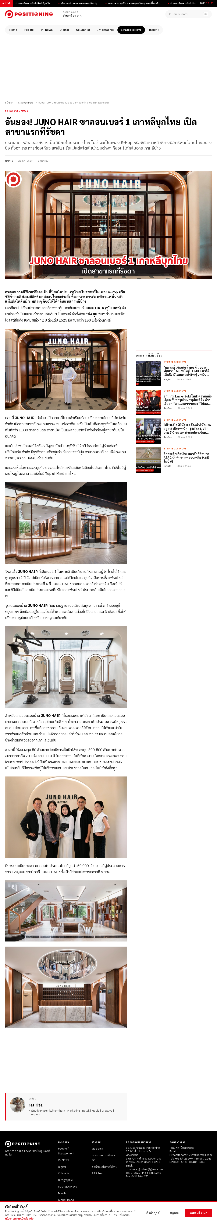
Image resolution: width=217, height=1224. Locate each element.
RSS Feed (98, 1173)
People (29, 30)
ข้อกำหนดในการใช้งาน (104, 1167)
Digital (64, 30)
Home (13, 30)
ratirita (9, 160)
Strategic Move (131, 30)
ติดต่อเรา (97, 1148)
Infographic (105, 30)
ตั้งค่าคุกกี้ (153, 1213)
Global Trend (66, 1200)
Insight (154, 30)
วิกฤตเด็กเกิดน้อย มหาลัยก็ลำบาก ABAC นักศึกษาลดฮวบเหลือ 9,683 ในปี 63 (187, 457)
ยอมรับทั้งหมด (198, 1213)
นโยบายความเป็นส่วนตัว (19, 1218)
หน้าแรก (9, 103)
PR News (47, 30)
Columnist (83, 30)
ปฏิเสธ (174, 1213)
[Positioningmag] (29, 14)
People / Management (66, 1151)
